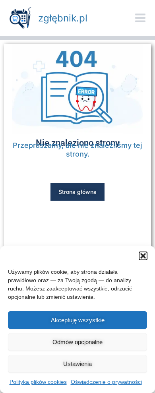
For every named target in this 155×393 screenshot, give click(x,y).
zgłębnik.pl (62, 18)
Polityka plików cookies (38, 382)
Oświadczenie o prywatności (106, 382)
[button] (143, 256)
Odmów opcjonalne (77, 342)
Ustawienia (77, 363)
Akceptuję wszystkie (78, 320)
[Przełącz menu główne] (140, 18)
